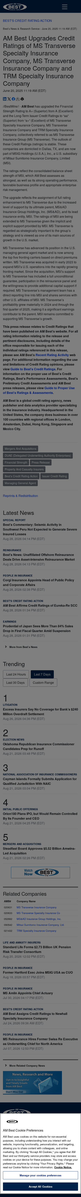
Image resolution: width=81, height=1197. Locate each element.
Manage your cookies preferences (40, 1175)
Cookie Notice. (63, 1167)
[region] (40, 1153)
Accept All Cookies (40, 1186)
